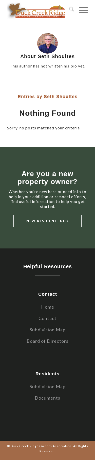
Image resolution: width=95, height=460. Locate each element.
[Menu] (81, 10)
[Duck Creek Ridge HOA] (39, 10)
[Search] (69, 10)
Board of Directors (47, 341)
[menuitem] (69, 10)
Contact (47, 318)
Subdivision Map (48, 329)
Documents (47, 398)
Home (47, 307)
